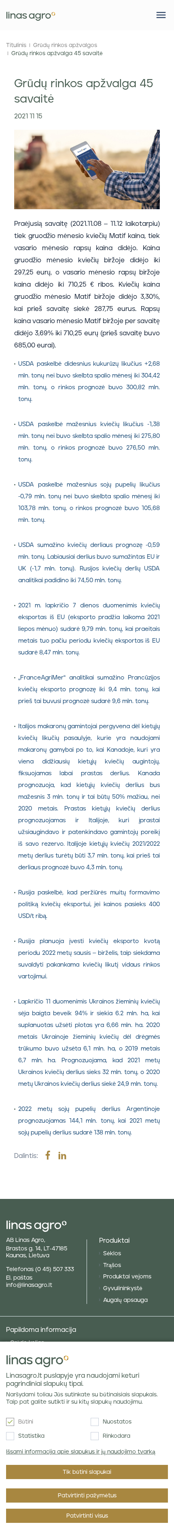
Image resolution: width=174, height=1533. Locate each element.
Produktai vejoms (127, 1277)
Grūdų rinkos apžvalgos (65, 45)
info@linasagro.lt (29, 1285)
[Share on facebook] (48, 1156)
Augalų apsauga (125, 1300)
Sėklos (112, 1253)
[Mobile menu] (161, 15)
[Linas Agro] (30, 15)
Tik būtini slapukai (87, 1472)
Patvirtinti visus (87, 1516)
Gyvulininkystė (122, 1288)
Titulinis (16, 45)
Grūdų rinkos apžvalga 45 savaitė (57, 53)
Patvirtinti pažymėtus (87, 1496)
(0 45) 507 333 (54, 1269)
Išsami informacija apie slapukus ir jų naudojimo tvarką (80, 1452)
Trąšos (112, 1265)
